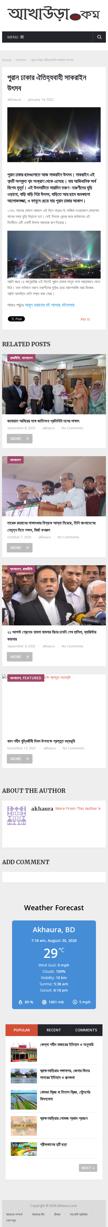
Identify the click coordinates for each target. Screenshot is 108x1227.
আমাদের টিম (38, 1214)
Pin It (85, 319)
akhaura (14, 99)
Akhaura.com (67, 1205)
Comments (86, 1029)
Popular (22, 1029)
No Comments (72, 428)
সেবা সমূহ (11, 1220)
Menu (12, 37)
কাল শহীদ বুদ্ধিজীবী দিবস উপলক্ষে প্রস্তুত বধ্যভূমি (41, 741)
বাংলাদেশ (21, 60)
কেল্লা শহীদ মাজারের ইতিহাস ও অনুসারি (66, 1044)
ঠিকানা (57, 1214)
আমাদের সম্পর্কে (14, 1214)
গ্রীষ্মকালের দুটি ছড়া (53, 1144)
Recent (54, 1029)
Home (7, 60)
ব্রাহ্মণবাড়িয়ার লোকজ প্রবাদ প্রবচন (64, 1118)
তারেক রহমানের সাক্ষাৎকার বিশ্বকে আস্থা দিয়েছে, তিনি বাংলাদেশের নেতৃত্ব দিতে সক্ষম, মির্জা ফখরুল (51, 526)
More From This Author (76, 808)
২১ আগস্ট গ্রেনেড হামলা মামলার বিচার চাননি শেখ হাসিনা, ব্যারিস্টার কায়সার (51, 635)
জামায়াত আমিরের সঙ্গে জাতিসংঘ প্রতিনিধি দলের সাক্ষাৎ (43, 420)
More (15, 438)
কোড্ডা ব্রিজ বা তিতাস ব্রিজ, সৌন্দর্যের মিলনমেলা (65, 1095)
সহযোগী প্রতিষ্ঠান (79, 1214)
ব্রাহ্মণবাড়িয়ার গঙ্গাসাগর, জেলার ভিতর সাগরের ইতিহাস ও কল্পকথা (65, 1074)
